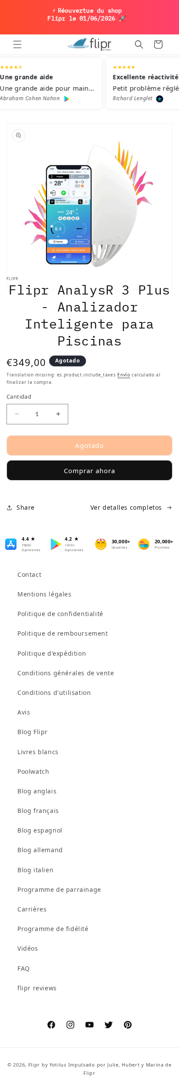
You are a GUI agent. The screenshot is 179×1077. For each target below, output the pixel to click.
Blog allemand (40, 850)
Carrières (31, 909)
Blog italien (35, 870)
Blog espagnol (40, 830)
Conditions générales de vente (65, 673)
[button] (17, 44)
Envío (123, 375)
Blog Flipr (32, 732)
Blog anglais (36, 791)
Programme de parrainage (59, 889)
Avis (23, 712)
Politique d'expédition (51, 653)
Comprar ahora (89, 470)
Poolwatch (33, 771)
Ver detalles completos (126, 507)
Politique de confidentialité (60, 614)
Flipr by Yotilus (47, 1064)
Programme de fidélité (53, 929)
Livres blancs (38, 752)
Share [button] (26, 507)
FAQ (23, 968)
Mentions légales (44, 594)
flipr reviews (37, 988)
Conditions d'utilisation (54, 692)
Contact (29, 574)
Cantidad (19, 396)
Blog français (38, 810)
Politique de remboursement (62, 633)
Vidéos (27, 948)
